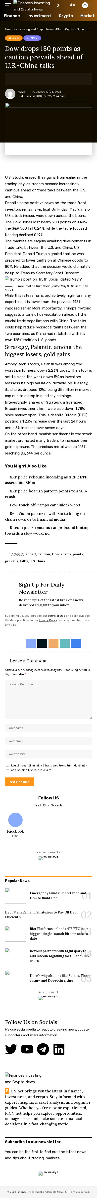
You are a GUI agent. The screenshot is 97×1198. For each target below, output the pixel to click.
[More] (54, 79)
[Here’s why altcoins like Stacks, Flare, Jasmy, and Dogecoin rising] (15, 978)
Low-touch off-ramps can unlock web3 (45, 505)
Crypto (32, 38)
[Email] (31, 79)
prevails (11, 561)
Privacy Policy (48, 620)
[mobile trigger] (9, 5)
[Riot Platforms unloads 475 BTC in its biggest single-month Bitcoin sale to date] (15, 934)
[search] (63, 5)
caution (44, 554)
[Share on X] (23, 79)
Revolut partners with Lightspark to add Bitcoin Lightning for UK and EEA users (59, 956)
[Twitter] (11, 1049)
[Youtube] (27, 1049)
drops (66, 554)
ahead (31, 554)
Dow (55, 554)
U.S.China (37, 561)
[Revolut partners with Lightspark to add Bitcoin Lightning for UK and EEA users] (15, 956)
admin (22, 92)
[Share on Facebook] (16, 79)
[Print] (47, 79)
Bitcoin (13, 38)
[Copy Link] (39, 79)
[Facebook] (15, 826)
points (78, 554)
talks (24, 561)
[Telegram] (43, 1049)
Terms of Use (56, 615)
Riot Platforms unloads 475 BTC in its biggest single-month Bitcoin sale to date (59, 934)
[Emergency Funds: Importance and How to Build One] (15, 896)
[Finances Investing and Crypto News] (32, 5)
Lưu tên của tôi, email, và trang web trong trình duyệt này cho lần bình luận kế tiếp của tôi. (49, 768)
